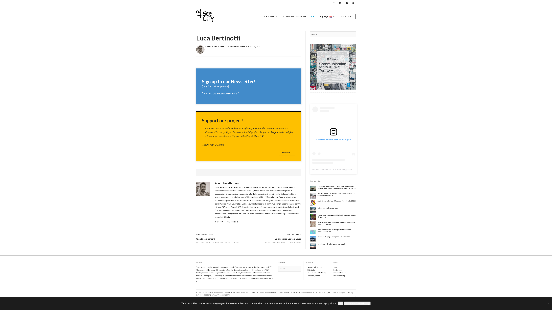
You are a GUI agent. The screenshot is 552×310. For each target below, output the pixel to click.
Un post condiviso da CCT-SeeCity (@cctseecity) (334, 169)
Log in (335, 267)
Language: (324, 16)
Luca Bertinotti (217, 47)
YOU (313, 16)
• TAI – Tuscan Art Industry (316, 273)
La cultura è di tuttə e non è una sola (331, 244)
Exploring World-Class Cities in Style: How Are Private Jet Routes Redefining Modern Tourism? (337, 187)
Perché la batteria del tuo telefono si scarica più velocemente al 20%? (336, 195)
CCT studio (346, 17)
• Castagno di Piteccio (314, 267)
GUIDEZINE (269, 16)
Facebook (233, 222)
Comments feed (339, 273)
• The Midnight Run (313, 276)
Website (221, 222)
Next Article (293, 235)
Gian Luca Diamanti (205, 239)
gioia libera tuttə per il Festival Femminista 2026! (337, 201)
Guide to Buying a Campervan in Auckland (334, 237)
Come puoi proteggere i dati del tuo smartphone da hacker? (337, 216)
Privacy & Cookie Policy (357, 303)
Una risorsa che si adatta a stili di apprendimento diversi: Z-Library (336, 223)
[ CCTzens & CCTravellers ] (293, 16)
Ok (340, 303)
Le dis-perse (270, 242)
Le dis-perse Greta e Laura (288, 239)
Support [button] (287, 152)
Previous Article (206, 235)
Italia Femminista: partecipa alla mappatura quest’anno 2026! (334, 230)
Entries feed (337, 270)
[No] (548, 303)
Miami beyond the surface (328, 208)
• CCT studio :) (311, 270)
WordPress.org (339, 276)
